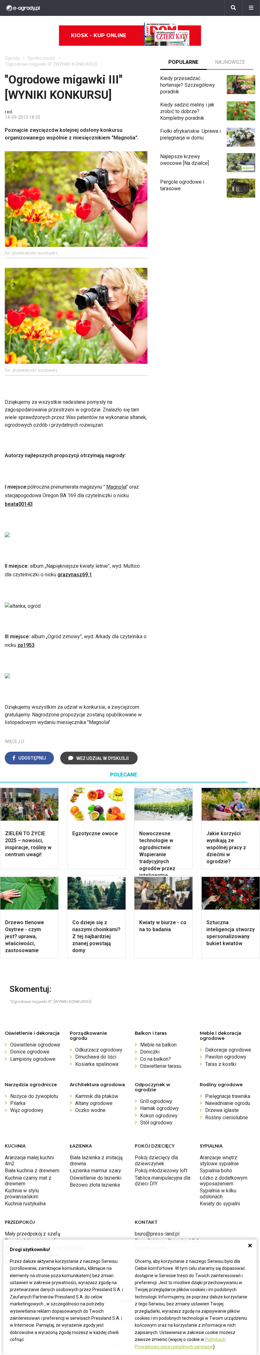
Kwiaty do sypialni (220, 1204)
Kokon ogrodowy (159, 1116)
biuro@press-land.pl (157, 1234)
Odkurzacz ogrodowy (98, 1050)
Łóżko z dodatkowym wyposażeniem (223, 1181)
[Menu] (251, 8)
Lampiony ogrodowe (32, 1059)
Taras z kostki (220, 1064)
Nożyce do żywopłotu (34, 1096)
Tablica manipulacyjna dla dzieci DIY (162, 1181)
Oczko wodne (90, 1110)
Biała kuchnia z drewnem (32, 1171)
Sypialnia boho (216, 1171)
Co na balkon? (155, 1059)
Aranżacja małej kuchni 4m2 (29, 1160)
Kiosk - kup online (98, 35)
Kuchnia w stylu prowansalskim (22, 1193)
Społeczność (41, 58)
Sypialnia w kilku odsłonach (218, 1193)
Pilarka (17, 1103)
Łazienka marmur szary (95, 1171)
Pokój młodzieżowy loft (161, 1171)
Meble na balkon (158, 1045)
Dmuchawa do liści (95, 1057)
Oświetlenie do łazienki (95, 1178)
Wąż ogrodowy (26, 1110)
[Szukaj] (233, 8)
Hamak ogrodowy (159, 1108)
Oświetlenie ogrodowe (35, 1045)
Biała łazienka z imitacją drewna (96, 1160)
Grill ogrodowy (156, 1101)
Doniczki (149, 1052)
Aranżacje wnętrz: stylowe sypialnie (219, 1160)
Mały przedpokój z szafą (32, 1234)
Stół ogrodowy (156, 1123)
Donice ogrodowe (29, 1052)
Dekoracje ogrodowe (228, 1050)
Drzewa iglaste (222, 1110)
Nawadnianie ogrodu (227, 1103)
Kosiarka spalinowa (96, 1064)
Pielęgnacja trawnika (227, 1096)
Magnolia (116, 487)
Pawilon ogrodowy (225, 1057)
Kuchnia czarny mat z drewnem (28, 1181)
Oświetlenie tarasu (160, 1066)
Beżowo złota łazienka (95, 1185)
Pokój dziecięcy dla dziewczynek (156, 1160)
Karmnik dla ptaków (96, 1096)
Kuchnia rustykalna (25, 1204)
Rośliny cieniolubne (226, 1117)
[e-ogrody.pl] (23, 8)
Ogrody (12, 58)
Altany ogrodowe (94, 1103)
